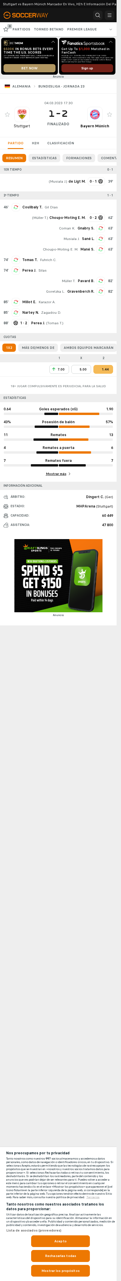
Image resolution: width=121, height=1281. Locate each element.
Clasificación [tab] (60, 143)
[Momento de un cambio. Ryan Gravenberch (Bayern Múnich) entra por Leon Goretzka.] (100, 291)
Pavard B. (86, 281)
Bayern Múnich (94, 126)
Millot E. (29, 302)
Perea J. (29, 270)
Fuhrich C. (48, 260)
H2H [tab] (35, 143)
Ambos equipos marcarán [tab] (88, 348)
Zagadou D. (51, 312)
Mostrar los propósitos (60, 1271)
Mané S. (87, 249)
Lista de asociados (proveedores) (34, 1230)
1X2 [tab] (9, 348)
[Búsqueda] (97, 15)
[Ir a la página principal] (30, 15)
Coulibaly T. (32, 207)
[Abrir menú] (109, 15)
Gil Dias (51, 207)
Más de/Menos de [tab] (38, 348)
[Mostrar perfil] (22, 114)
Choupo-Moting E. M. (60, 249)
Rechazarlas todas (60, 1256)
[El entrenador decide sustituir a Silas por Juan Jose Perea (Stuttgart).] (15, 270)
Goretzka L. (55, 291)
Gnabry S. (86, 228)
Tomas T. (30, 260)
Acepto (60, 1241)
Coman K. (67, 228)
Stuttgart (22, 126)
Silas (42, 270)
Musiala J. (58, 181)
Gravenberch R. (80, 291)
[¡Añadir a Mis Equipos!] (7, 114)
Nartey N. (30, 312)
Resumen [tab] (14, 158)
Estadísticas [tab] (44, 158)
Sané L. (88, 238)
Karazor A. (47, 302)
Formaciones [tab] (79, 158)
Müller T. (40, 217)
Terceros (93, 1197)
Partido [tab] (15, 143)
